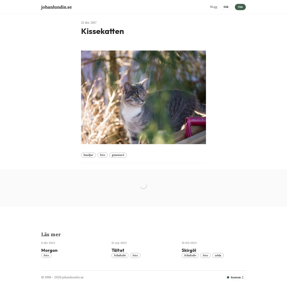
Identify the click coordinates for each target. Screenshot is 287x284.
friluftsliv (120, 255)
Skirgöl (189, 250)
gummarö (118, 155)
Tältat (117, 250)
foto (102, 155)
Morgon (49, 250)
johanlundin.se (73, 277)
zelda (218, 255)
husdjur (88, 155)
